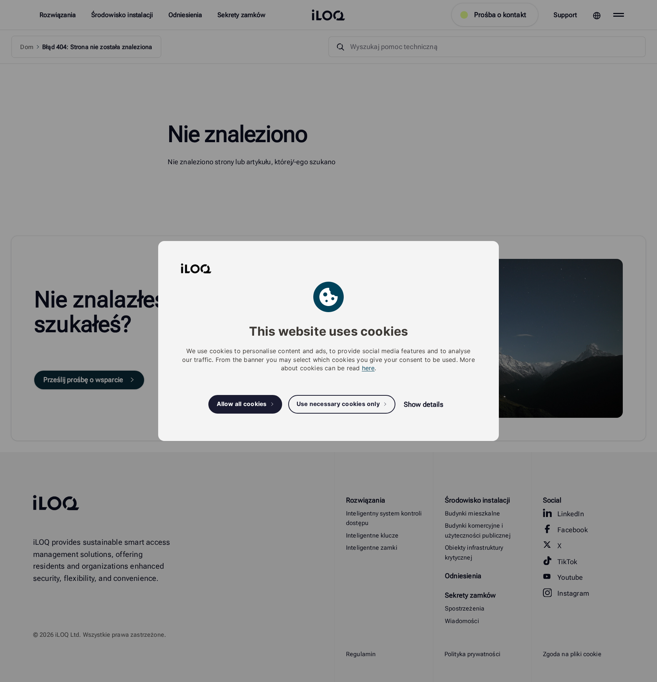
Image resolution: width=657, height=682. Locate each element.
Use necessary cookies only (338, 404)
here (368, 368)
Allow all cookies (242, 404)
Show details (423, 404)
